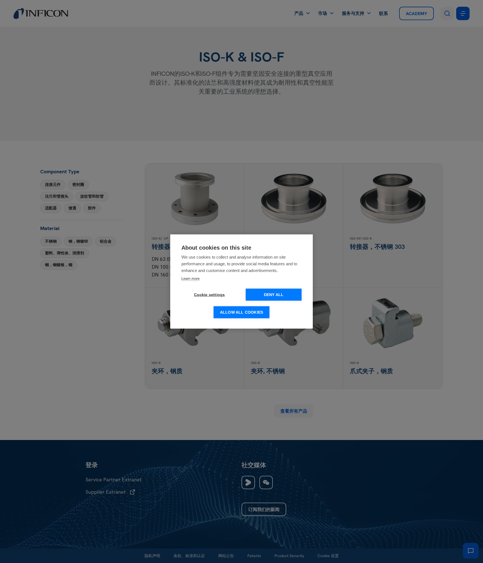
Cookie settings (209, 295)
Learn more (190, 278)
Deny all (274, 295)
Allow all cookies (241, 312)
